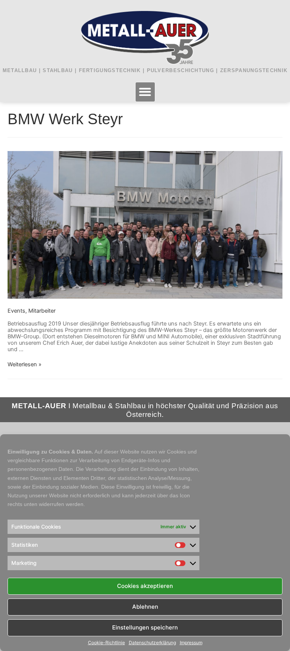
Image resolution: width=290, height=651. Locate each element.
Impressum (191, 642)
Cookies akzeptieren (145, 585)
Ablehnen (145, 606)
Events (16, 310)
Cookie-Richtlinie (106, 642)
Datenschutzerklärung (152, 642)
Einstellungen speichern (145, 627)
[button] (145, 92)
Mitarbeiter (42, 310)
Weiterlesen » (25, 364)
